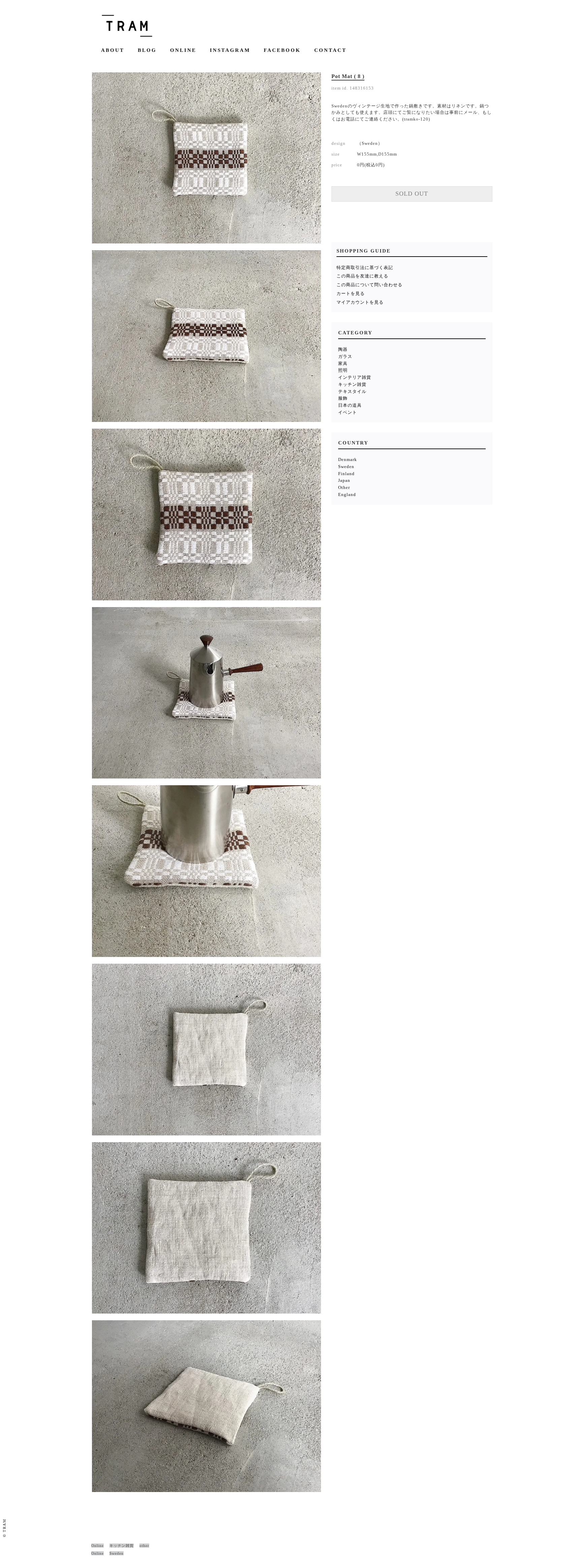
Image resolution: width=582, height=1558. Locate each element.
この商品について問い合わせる (369, 284)
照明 (343, 370)
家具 (343, 363)
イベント (347, 412)
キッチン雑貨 (352, 384)
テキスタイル (352, 391)
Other (344, 487)
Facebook (282, 50)
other (144, 1546)
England (347, 494)
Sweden (346, 466)
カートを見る (350, 293)
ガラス (345, 356)
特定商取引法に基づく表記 (364, 267)
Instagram (230, 50)
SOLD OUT (411, 193)
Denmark (347, 459)
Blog (147, 50)
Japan (344, 480)
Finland (346, 473)
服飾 (343, 398)
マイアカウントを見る (360, 302)
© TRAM (4, 1528)
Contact (330, 50)
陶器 (343, 349)
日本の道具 (350, 405)
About (112, 50)
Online (183, 50)
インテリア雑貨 (354, 377)
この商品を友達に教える (362, 275)
